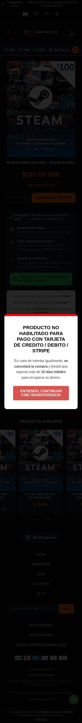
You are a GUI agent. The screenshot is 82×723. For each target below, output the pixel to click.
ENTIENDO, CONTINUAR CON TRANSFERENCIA (41, 393)
